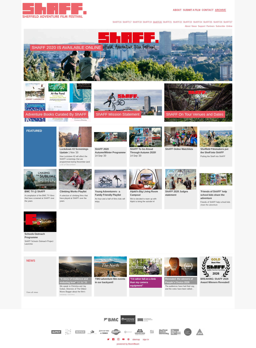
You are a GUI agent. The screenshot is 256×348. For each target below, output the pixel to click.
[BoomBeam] (68, 332)
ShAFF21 (167, 22)
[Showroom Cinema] (144, 319)
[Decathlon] (80, 332)
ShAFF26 (217, 22)
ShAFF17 (127, 22)
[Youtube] (123, 339)
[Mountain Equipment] (140, 332)
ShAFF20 (157, 22)
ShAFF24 (197, 22)
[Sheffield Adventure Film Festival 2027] (55, 10)
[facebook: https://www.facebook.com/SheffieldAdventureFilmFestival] (113, 339)
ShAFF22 (177, 22)
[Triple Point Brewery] (188, 332)
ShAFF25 (207, 22)
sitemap (136, 339)
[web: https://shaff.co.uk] (128, 339)
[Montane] (128, 319)
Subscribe (220, 26)
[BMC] (111, 319)
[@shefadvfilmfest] (108, 339)
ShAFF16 (117, 22)
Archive (220, 10)
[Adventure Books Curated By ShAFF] (58, 102)
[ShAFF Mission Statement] (128, 102)
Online (229, 26)
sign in (146, 339)
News (194, 26)
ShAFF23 (187, 22)
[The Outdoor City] (176, 332)
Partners (211, 26)
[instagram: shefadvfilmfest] (118, 339)
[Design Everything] (92, 332)
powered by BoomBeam (128, 344)
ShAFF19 (147, 22)
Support (201, 26)
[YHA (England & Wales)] (200, 332)
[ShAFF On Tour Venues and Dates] (198, 102)
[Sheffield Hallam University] (164, 332)
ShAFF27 (227, 22)
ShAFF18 (137, 22)
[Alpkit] (56, 332)
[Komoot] (128, 332)
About (177, 10)
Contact (207, 10)
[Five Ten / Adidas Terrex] (104, 332)
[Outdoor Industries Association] (152, 332)
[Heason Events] (116, 332)
